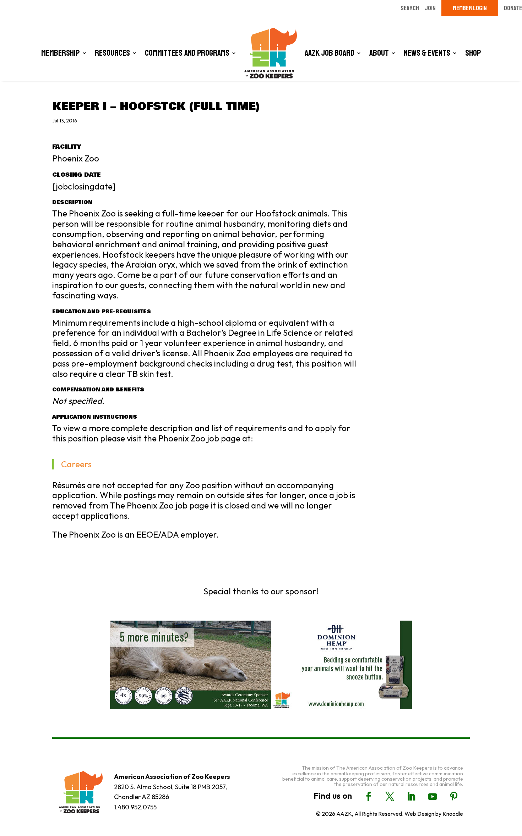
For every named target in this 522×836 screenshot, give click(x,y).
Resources (112, 53)
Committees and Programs (187, 53)
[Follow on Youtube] (432, 796)
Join (430, 8)
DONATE (513, 8)
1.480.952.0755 (135, 807)
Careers (76, 464)
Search (410, 8)
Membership (60, 53)
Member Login (470, 8)
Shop (473, 53)
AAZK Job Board (329, 53)
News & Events (427, 53)
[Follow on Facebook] (368, 796)
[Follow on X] (390, 796)
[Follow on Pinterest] (454, 796)
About (379, 53)
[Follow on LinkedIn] (411, 796)
